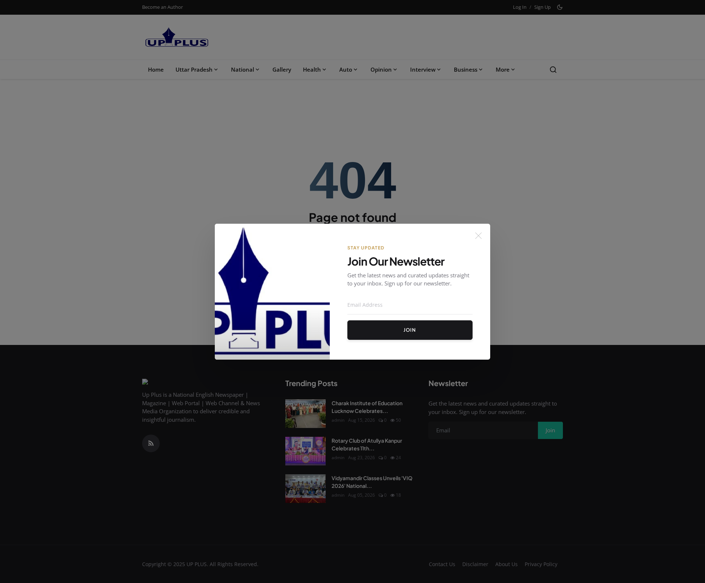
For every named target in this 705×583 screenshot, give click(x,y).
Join (410, 330)
